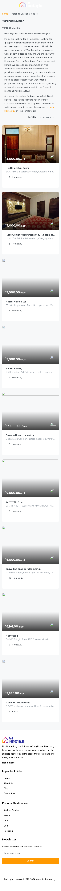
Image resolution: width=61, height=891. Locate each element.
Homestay (12, 635)
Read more (8, 762)
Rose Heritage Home (18, 702)
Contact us (9, 793)
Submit (30, 860)
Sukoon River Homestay (20, 435)
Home (7, 778)
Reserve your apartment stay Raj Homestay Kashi (30, 234)
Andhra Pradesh (12, 810)
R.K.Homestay (14, 368)
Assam (7, 815)
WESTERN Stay (14, 502)
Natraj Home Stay (16, 301)
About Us (8, 783)
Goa (6, 825)
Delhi (6, 820)
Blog (6, 788)
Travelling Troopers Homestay (23, 568)
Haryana (8, 831)
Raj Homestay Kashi (17, 168)
